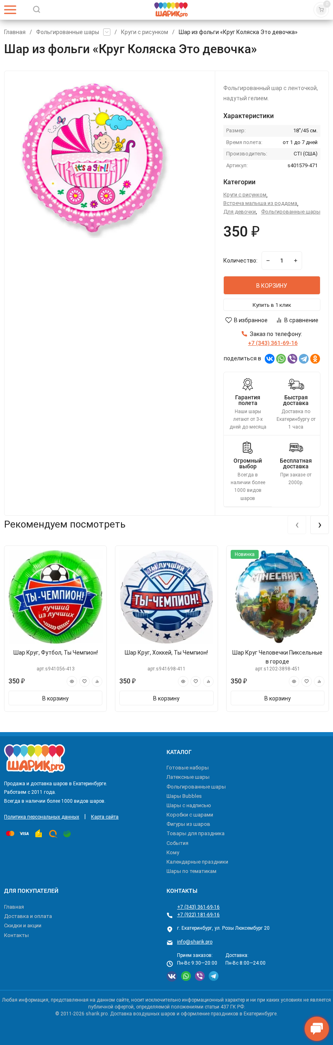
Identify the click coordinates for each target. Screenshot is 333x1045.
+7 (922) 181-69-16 (198, 915)
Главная (15, 32)
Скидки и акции (22, 925)
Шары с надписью (188, 805)
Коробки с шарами (189, 815)
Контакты (16, 935)
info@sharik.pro (194, 942)
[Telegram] (304, 359)
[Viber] (292, 359)
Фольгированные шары (67, 32)
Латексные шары (188, 777)
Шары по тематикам (191, 871)
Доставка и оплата (28, 916)
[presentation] (297, 524)
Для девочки (239, 212)
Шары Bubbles (184, 796)
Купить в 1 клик (272, 305)
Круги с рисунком (144, 32)
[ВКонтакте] (270, 359)
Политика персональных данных (41, 817)
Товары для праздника (195, 833)
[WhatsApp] (281, 359)
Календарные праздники (197, 862)
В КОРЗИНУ (271, 285)
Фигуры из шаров (188, 824)
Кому (172, 852)
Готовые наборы (187, 768)
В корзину (55, 698)
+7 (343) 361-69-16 (198, 907)
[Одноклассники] (315, 359)
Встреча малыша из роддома (260, 203)
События (177, 843)
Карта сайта (105, 817)
